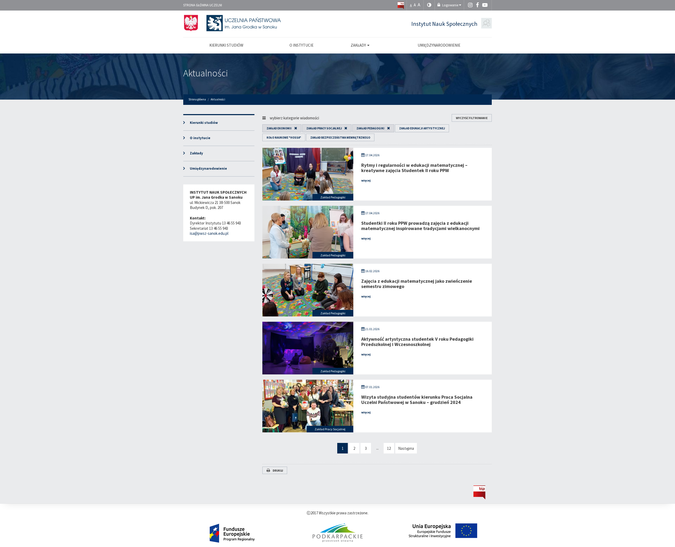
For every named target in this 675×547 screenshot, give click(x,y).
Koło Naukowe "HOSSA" (284, 137)
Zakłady (196, 153)
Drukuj (278, 470)
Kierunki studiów (204, 122)
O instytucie (200, 138)
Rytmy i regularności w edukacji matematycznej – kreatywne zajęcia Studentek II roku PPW (414, 167)
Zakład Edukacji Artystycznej (422, 128)
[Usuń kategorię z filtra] (294, 128)
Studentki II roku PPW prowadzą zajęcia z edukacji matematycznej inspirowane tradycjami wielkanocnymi (420, 225)
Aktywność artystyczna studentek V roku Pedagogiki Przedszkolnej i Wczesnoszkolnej (417, 341)
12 (389, 448)
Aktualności (205, 73)
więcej (366, 180)
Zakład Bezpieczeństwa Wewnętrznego (340, 137)
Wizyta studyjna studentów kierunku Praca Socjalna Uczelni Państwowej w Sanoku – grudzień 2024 (416, 399)
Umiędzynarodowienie (208, 168)
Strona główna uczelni (202, 5)
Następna (406, 448)
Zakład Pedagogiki (370, 128)
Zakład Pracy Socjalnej (324, 128)
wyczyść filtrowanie (472, 118)
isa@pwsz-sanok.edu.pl (209, 233)
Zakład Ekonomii (279, 128)
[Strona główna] (401, 5)
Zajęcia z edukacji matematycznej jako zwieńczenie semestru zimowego (416, 283)
